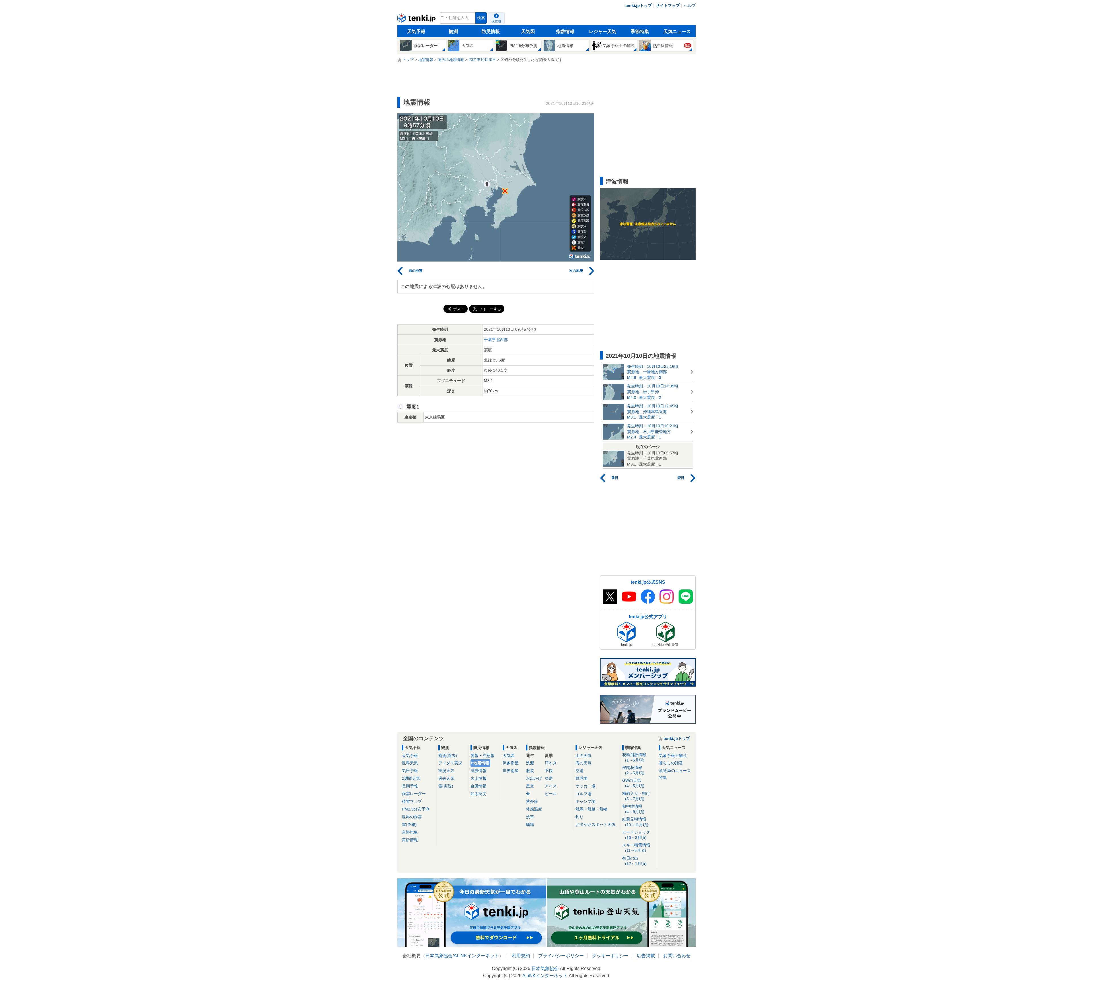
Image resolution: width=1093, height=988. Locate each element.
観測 (453, 31)
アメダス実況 (450, 763)
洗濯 (530, 763)
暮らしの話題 (671, 763)
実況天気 (446, 770)
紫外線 (532, 801)
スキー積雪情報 (636, 848)
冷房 (549, 778)
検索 (481, 18)
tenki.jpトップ (638, 5)
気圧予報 (410, 770)
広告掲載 (646, 955)
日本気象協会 (439, 955)
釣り (580, 817)
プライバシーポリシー (561, 955)
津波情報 (478, 770)
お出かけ (534, 778)
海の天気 (583, 763)
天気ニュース (677, 31)
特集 (663, 777)
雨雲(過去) (447, 755)
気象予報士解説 (673, 755)
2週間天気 (411, 778)
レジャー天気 (602, 31)
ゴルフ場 (583, 793)
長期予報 (410, 786)
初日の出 (634, 861)
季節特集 (640, 31)
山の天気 (583, 755)
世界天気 (410, 763)
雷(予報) (409, 824)
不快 (549, 770)
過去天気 (446, 778)
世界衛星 (511, 770)
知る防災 (478, 793)
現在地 (496, 21)
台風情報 (478, 786)
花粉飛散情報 (634, 757)
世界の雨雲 (412, 817)
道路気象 (410, 832)
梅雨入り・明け (636, 796)
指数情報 (565, 31)
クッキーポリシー (610, 955)
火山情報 (478, 778)
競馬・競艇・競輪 (591, 809)
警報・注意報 (482, 755)
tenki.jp (417, 19)
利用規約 (521, 955)
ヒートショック (636, 835)
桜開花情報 (633, 770)
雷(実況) (445, 786)
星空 (530, 786)
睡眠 (530, 824)
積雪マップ (412, 801)
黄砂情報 (410, 840)
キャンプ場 (585, 801)
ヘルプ (690, 5)
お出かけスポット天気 (595, 824)
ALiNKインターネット (476, 955)
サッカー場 (585, 786)
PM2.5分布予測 (416, 809)
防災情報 (491, 31)
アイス (551, 786)
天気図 (528, 31)
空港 (580, 770)
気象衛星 (511, 763)
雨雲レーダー (414, 793)
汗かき (551, 763)
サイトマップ (668, 5)
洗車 (530, 817)
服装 (530, 770)
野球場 (581, 778)
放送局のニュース (675, 770)
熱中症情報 (633, 809)
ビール (551, 793)
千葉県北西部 (496, 339)
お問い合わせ (677, 955)
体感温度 (534, 809)
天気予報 (416, 31)
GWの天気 (633, 783)
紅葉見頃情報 (635, 822)
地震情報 (481, 763)
